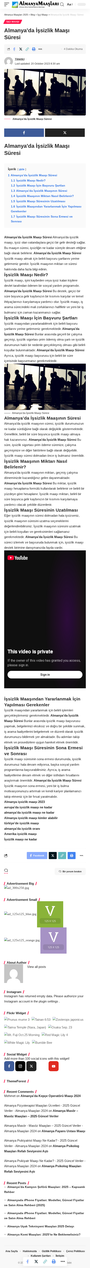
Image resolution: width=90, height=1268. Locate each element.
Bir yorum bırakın (72, 871)
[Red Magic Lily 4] (55, 1035)
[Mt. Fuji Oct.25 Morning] (22, 1035)
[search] (62, 4)
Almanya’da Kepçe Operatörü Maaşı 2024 (51, 1096)
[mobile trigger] (7, 4)
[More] (40, 49)
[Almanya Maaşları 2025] (35, 4)
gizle (21, 169)
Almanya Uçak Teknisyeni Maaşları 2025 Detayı (40, 1226)
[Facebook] (9, 1066)
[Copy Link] (27, 49)
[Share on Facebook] (14, 49)
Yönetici (19, 59)
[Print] (34, 49)
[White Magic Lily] (17, 1042)
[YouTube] (54, 1066)
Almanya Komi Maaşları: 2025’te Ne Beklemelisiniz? (44, 1234)
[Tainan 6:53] (41, 1019)
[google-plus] (42, 1066)
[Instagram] (20, 1066)
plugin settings (49, 1001)
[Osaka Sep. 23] (60, 1027)
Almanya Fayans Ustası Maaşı (63, 1131)
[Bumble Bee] (42, 1042)
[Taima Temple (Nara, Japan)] (25, 1027)
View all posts (36, 967)
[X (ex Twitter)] (31, 1066)
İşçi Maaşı (12, 22)
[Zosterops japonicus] (68, 1019)
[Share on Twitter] (21, 49)
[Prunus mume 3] (17, 1019)
